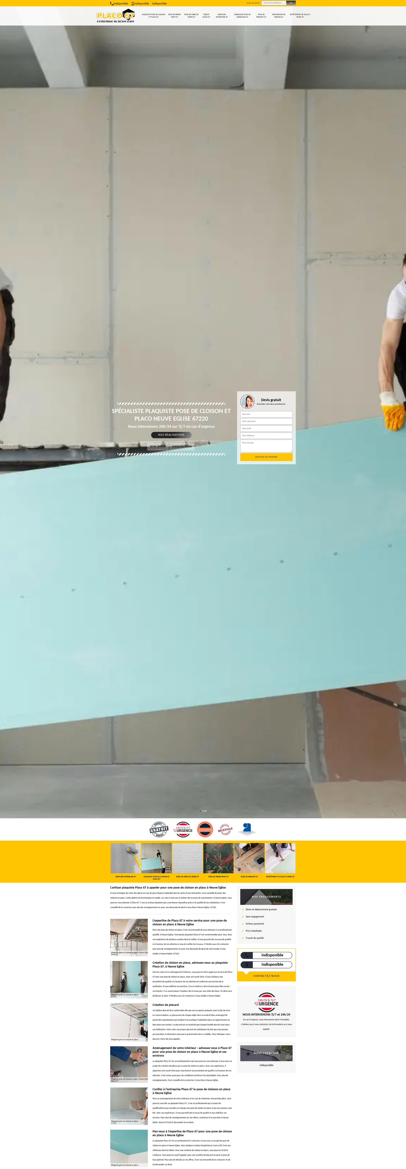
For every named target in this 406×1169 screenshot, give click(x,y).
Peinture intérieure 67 (222, 16)
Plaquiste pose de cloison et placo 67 (153, 16)
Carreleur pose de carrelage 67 (242, 16)
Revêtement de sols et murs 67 (300, 16)
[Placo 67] (115, 16)
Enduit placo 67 (206, 16)
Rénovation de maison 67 (278, 16)
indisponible (120, 3)
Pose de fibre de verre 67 (191, 16)
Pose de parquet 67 (261, 16)
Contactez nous (182, 446)
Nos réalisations (171, 434)
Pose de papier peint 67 (174, 16)
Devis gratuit (158, 446)
